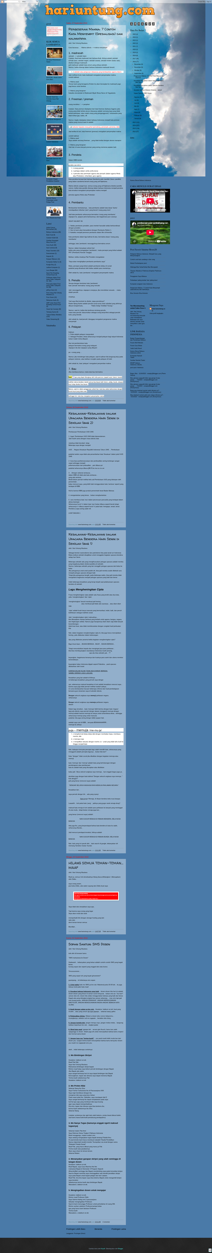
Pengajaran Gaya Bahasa (138, 276)
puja (71, 730)
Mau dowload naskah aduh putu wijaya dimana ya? (146, 395)
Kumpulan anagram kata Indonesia (141, 284)
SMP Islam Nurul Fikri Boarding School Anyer (53, 303)
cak (71, 127)
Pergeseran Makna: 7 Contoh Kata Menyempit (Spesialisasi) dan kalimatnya (96, 34)
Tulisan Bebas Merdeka (54, 315)
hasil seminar (50, 248)
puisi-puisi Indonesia (136, 367)
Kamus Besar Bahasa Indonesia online (137, 352)
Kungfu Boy (50, 264)
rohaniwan (88, 176)
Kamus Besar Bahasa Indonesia (140, 180)
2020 (134, 49)
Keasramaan (50, 253)
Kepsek (48, 256)
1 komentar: (106, 1222)
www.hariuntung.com (158, 310)
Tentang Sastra (51, 312)
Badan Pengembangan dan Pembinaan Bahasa (138, 339)
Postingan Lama (119, 1229)
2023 (134, 40)
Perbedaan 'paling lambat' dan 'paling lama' (143, 280)
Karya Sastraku (51, 250)
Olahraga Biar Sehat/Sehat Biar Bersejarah (144, 267)
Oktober (137, 70)
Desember (137, 64)
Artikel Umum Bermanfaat (50, 228)
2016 (134, 61)
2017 (134, 58)
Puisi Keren (50, 297)
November (137, 67)
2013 (134, 128)
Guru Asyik (49, 245)
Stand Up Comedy (52, 309)
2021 (134, 46)
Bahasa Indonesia (52, 232)
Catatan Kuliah (51, 238)
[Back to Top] (210, 1250)
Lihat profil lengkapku (156, 313)
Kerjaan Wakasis (51, 259)
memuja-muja (79, 739)
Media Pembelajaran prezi (138, 263)
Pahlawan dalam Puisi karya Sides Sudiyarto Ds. (53, 279)
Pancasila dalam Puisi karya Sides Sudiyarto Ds (53, 285)
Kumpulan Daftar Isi (52, 262)
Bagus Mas (134, 373)
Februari (137, 115)
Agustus (137, 97)
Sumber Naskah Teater (137, 360)
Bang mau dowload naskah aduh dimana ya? (144, 390)
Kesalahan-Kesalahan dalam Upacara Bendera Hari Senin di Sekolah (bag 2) (94, 418)
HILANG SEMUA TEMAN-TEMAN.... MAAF (148, 90)
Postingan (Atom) (79, 1233)
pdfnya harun (50, 290)
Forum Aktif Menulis (136, 343)
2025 (134, 34)
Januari (136, 118)
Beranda (98, 1229)
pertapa (77, 171)
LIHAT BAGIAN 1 (74, 513)
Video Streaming (51, 319)
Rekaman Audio (51, 300)
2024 (134, 37)
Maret (136, 112)
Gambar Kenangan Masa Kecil (52, 241)
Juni (135, 103)
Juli (135, 100)
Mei (135, 106)
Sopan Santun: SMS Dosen (89, 944)
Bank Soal (49, 235)
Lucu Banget (50, 270)
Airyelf (103, 1248)
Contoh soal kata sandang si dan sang (142, 259)
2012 (134, 131)
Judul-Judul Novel (136, 348)
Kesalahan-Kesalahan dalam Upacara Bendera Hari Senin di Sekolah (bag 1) (94, 539)
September (138, 73)
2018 (134, 55)
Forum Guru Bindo (136, 345)
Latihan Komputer (52, 267)
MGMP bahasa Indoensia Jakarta (136, 363)
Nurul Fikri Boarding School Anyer (52, 274)
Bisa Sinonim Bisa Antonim (139, 293)
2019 (134, 52)
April (136, 109)
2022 (134, 43)
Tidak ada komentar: (109, 400)
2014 (134, 125)
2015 (134, 122)
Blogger (120, 1248)
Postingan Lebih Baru (75, 1229)
